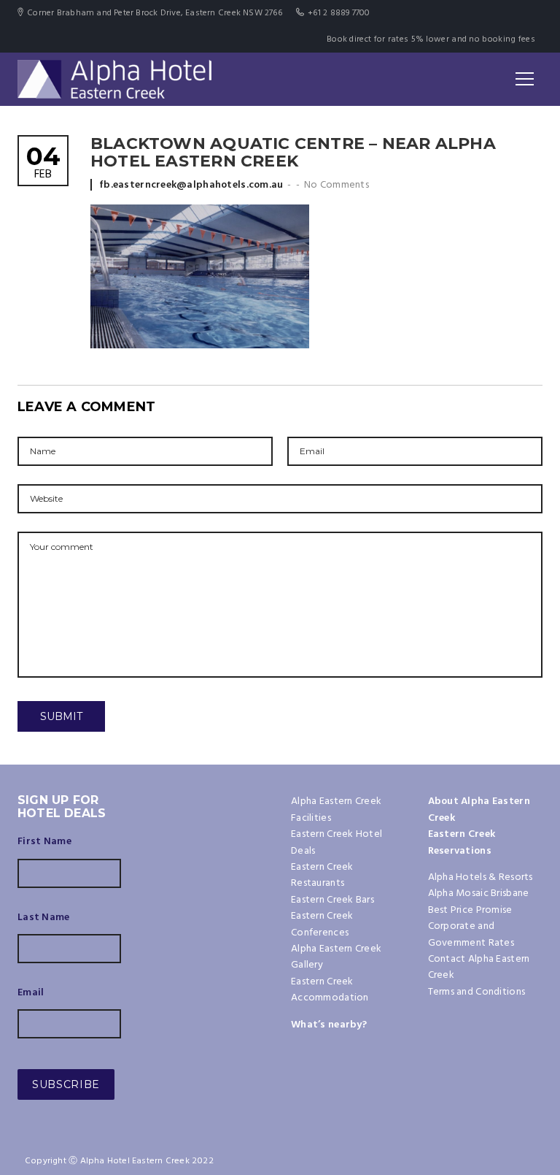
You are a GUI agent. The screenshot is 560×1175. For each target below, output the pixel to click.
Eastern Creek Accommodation (330, 989)
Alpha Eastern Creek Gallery (336, 957)
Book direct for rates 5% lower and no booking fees (431, 39)
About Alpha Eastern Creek (479, 809)
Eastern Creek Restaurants (322, 875)
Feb (43, 164)
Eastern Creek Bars (332, 900)
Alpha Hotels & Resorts (480, 877)
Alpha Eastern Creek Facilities (336, 809)
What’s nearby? (329, 1025)
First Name (44, 842)
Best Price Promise (470, 910)
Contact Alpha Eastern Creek (479, 967)
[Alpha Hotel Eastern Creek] (114, 79)
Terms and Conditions (477, 992)
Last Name (44, 918)
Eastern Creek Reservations (462, 842)
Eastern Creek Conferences (322, 924)
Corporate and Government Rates (471, 934)
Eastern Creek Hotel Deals (336, 842)
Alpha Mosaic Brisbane (478, 893)
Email (31, 993)
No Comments (336, 185)
